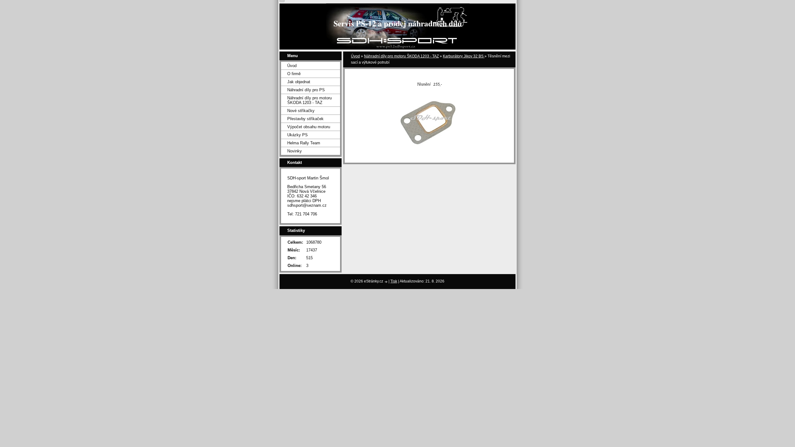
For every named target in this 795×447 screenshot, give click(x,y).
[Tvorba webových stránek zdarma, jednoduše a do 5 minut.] (386, 281)
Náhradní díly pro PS (306, 90)
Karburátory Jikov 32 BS (463, 56)
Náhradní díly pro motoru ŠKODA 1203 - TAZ (401, 56)
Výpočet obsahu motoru (308, 126)
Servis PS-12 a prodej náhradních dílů (398, 23)
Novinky (294, 151)
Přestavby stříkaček (305, 118)
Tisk (393, 281)
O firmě (294, 73)
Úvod (355, 56)
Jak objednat (298, 81)
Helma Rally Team (303, 143)
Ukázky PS (297, 135)
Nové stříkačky (301, 110)
